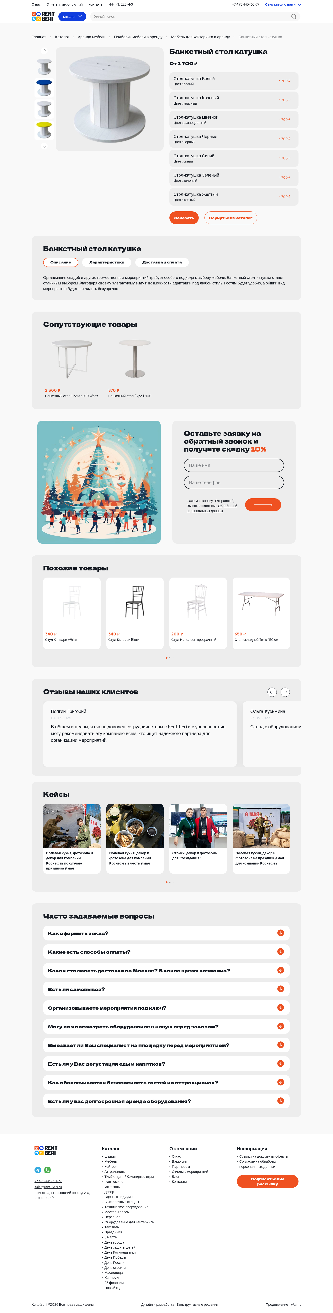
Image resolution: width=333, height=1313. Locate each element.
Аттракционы (114, 1171)
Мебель (110, 1161)
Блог (176, 1176)
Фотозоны (112, 1187)
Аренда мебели (91, 36)
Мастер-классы (117, 1212)
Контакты (95, 4)
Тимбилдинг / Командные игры (129, 1176)
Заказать (184, 217)
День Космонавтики (120, 1252)
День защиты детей (119, 1247)
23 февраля (114, 1282)
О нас (36, 4)
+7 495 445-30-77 (245, 4)
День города (114, 1242)
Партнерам (181, 1166)
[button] (44, 51)
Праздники (113, 1232)
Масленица (113, 1272)
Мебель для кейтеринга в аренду (200, 36)
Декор (109, 1192)
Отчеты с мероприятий (64, 4)
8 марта (110, 1237)
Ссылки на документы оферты (263, 1156)
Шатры (110, 1156)
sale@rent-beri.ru (48, 1187)
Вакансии (179, 1161)
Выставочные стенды (121, 1202)
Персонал (112, 1217)
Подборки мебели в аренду (138, 36)
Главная (39, 36)
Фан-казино (113, 1181)
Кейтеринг (112, 1166)
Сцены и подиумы (118, 1197)
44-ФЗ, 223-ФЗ (121, 4)
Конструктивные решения (197, 1304)
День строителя (117, 1267)
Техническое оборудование (126, 1207)
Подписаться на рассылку (267, 1181)
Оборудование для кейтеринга (129, 1222)
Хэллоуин (112, 1277)
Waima (296, 1304)
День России (114, 1262)
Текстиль (111, 1227)
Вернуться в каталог (230, 217)
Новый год (112, 1287)
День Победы (115, 1257)
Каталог (62, 36)
